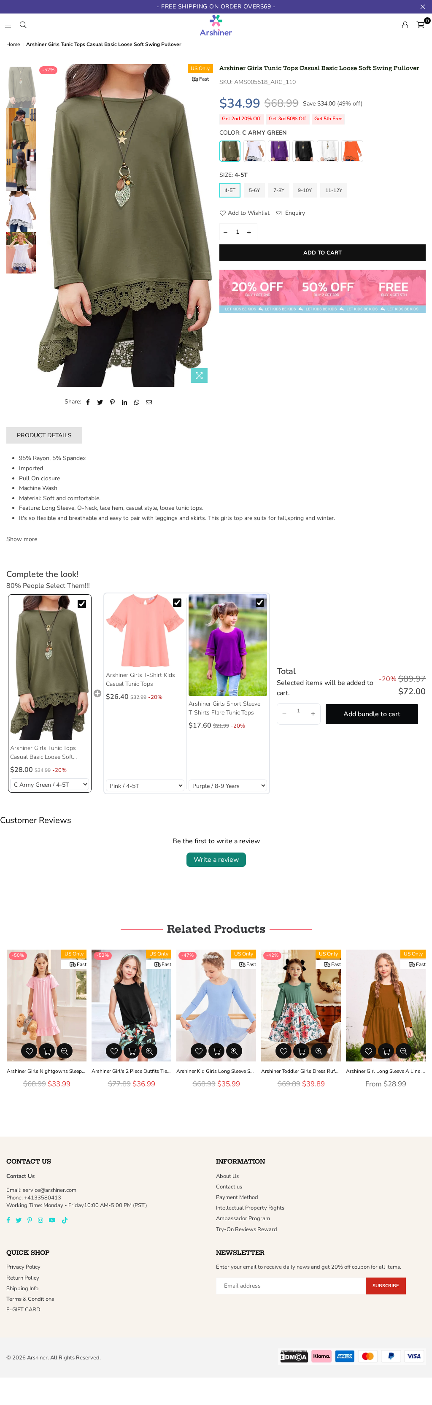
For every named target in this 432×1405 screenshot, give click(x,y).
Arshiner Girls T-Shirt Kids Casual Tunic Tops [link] (140, 679)
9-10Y (305, 190)
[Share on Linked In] (125, 402)
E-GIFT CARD (23, 1309)
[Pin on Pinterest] (112, 402)
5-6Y (254, 190)
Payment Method (237, 1197)
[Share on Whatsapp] (137, 402)
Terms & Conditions (30, 1299)
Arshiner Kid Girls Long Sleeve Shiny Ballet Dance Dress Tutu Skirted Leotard (131, 1071)
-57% (357, 955)
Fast (204, 79)
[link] (49, 668)
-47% (103, 955)
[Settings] (405, 25)
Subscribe (386, 1286)
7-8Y (278, 190)
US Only (200, 68)
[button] (21, 539)
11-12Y (333, 190)
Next (205, 225)
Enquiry (294, 213)
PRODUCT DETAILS (44, 435)
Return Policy (22, 1278)
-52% (48, 70)
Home (13, 44)
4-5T (229, 190)
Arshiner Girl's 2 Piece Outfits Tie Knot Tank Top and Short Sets (46, 1071)
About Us (227, 1176)
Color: (252, 133)
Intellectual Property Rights (250, 1208)
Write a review (216, 859)
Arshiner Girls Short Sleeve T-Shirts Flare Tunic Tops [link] (224, 708)
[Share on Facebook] (88, 402)
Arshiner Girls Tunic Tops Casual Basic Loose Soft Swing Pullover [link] (43, 752)
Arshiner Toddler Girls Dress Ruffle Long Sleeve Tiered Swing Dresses (216, 1071)
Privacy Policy (23, 1267)
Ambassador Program (243, 1218)
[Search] (23, 25)
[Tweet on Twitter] (100, 402)
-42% (187, 955)
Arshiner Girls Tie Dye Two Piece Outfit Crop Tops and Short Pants (386, 1071)
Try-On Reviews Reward (246, 1229)
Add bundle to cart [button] (371, 714)
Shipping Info (22, 1288)
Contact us (229, 1187)
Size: (233, 175)
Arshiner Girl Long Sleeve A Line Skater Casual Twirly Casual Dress (301, 1071)
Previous (44, 225)
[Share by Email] (149, 402)
